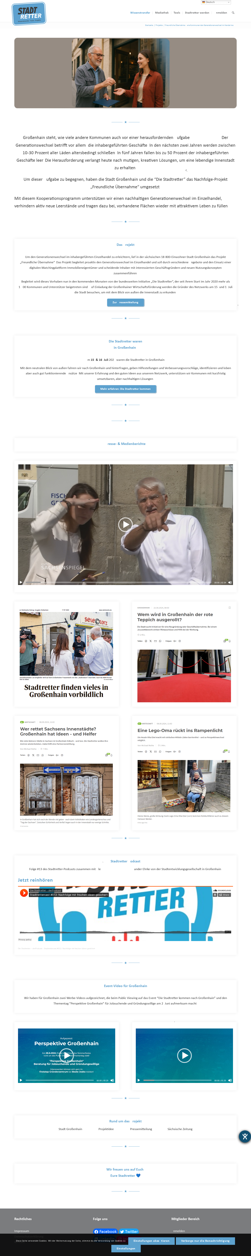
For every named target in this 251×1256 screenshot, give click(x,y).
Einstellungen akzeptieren (152, 1241)
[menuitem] (140, 13)
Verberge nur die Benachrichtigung (205, 1241)
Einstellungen (126, 1248)
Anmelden (178, 1231)
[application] (125, 524)
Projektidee (106, 1129)
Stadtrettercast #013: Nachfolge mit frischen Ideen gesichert (69, 948)
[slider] (118, 582)
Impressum (21, 1231)
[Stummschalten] (230, 582)
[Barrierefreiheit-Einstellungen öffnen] (245, 1136)
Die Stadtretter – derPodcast (30, 948)
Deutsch (210, 2)
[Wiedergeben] (21, 582)
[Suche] (233, 13)
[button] (125, 524)
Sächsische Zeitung (180, 1129)
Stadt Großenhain (70, 1129)
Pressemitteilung (141, 1129)
